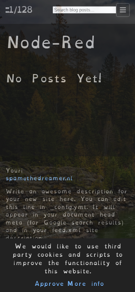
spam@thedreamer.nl (39, 178)
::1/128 (18, 9)
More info (85, 284)
